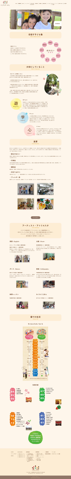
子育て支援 (32, 4)
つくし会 (48, 3)
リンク (56, 3)
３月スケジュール (22, 457)
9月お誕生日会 (29, 458)
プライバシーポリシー (35, 476)
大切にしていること (40, 454)
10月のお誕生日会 (30, 457)
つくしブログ (27, 3)
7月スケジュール (21, 453)
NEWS (23, 3)
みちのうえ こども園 (56, 453)
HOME (16, 3)
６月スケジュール (22, 454)
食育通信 (36, 3)
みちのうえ (52, 4)
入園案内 (40, 3)
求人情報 (65, 3)
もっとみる (35, 217)
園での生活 (39, 459)
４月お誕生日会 (30, 453)
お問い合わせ (61, 3)
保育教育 (19, 3)
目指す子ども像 (39, 453)
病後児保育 (44, 3)
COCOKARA (20, 452)
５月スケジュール (22, 456)
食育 (37, 456)
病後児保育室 (48, 453)
